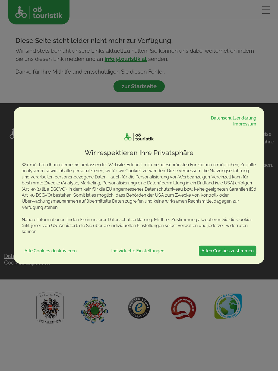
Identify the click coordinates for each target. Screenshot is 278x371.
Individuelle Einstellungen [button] (137, 250)
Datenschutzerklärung (233, 117)
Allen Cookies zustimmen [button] (227, 250)
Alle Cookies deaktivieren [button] (50, 250)
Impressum (244, 124)
